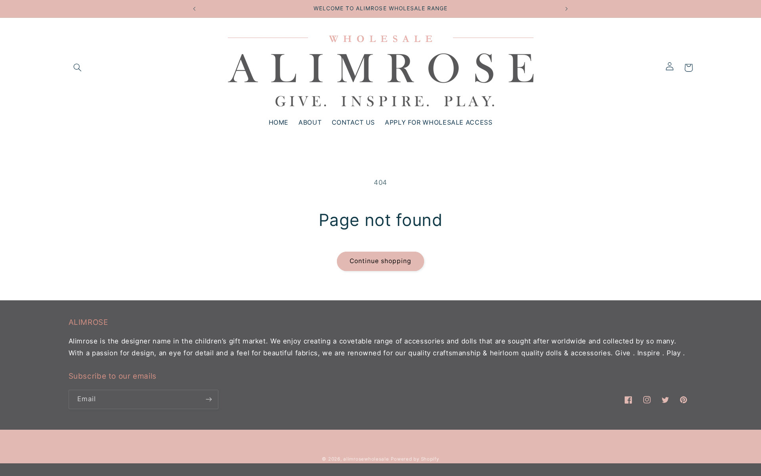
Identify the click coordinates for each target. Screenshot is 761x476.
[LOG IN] (672, 68)
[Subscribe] (208, 399)
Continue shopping (381, 261)
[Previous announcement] (194, 8)
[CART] (688, 68)
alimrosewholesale (366, 459)
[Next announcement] (566, 8)
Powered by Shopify (415, 459)
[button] (78, 68)
